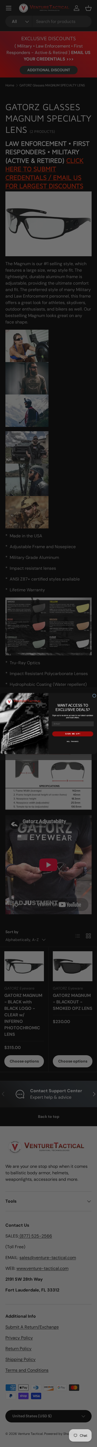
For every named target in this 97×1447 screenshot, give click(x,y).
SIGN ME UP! (72, 734)
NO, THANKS (73, 741)
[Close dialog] (94, 695)
